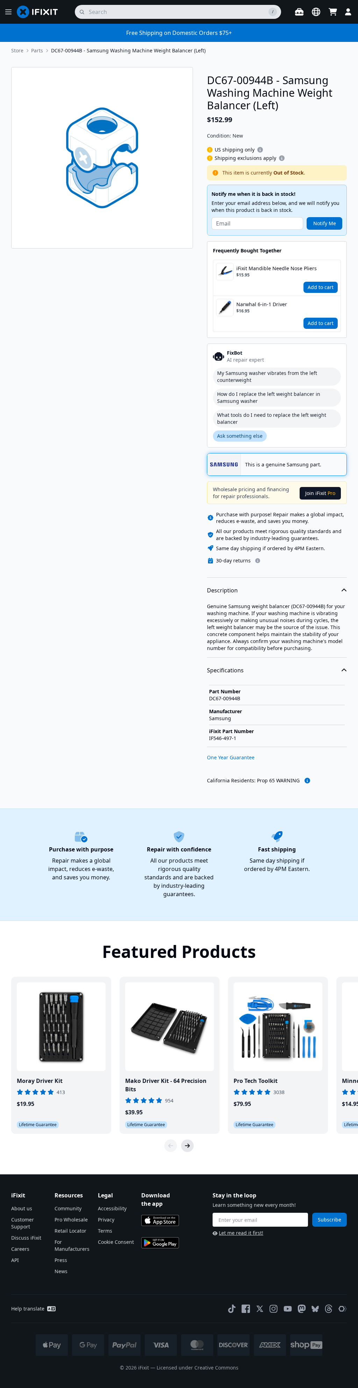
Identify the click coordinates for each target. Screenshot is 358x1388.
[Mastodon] (302, 1309)
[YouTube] (288, 1309)
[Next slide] (187, 1145)
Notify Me (324, 223)
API (15, 1260)
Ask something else (240, 436)
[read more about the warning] (307, 780)
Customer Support (22, 1223)
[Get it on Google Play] (160, 1242)
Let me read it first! (241, 1233)
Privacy (106, 1219)
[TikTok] (232, 1309)
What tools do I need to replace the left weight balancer (271, 418)
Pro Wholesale (71, 1219)
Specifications (225, 670)
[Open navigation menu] (8, 12)
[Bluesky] (315, 1309)
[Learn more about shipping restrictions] (260, 150)
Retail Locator (70, 1230)
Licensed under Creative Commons (197, 1367)
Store (17, 50)
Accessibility (112, 1208)
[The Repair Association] (342, 1309)
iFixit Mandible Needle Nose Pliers (276, 268)
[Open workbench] (299, 12)
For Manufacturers (72, 1245)
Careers (20, 1249)
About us (21, 1208)
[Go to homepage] (40, 12)
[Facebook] (246, 1309)
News (61, 1271)
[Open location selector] (316, 12)
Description (222, 590)
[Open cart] (333, 12)
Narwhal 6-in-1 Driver (261, 304)
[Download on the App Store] (160, 1220)
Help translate (27, 1308)
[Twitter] (260, 1309)
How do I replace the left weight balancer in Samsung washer (268, 397)
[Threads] (328, 1309)
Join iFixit (320, 493)
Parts (37, 50)
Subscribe (329, 1219)
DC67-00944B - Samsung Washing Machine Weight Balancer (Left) (128, 50)
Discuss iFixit (26, 1237)
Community (68, 1208)
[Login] (348, 11)
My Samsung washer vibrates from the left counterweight (267, 376)
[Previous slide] (170, 1145)
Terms (105, 1230)
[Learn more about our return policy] (257, 560)
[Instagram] (274, 1309)
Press (61, 1260)
